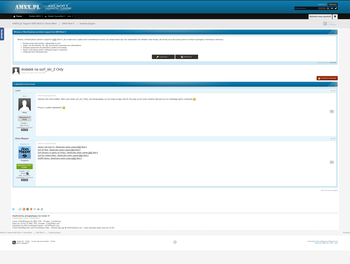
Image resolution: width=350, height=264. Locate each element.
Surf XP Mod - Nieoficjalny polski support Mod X (59, 150)
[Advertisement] (62, 199)
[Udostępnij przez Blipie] (24, 209)
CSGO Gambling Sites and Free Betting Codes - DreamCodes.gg (38, 228)
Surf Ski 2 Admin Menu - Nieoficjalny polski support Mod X (63, 155)
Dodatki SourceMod (55, 16)
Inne (69, 16)
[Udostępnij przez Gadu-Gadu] (31, 209)
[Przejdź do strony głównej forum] (42, 7)
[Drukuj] (38, 209)
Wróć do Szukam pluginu (329, 190)
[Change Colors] (335, 8)
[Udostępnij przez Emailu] (35, 209)
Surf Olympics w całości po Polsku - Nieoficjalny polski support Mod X (68, 153)
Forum (18, 16)
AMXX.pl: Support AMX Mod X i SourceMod (16, 233)
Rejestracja (332, 4)
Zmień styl (20, 241)
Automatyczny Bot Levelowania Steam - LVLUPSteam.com (35, 226)
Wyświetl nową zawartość (320, 16)
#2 (332, 138)
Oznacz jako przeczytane (40, 241)
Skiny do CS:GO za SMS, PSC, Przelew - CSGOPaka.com (36, 224)
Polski (28, 241)
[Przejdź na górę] (175, 242)
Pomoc (53, 241)
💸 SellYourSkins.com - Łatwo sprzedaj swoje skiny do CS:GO (89, 228)
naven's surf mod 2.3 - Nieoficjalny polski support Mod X (62, 147)
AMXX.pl (325, 243)
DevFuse (333, 62)
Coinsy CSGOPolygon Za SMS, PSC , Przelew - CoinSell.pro (36, 221)
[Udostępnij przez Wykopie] (20, 209)
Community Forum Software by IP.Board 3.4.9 (322, 241)
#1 (332, 90)
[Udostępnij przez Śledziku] (28, 209)
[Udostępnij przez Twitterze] (13, 209)
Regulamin (346, 232)
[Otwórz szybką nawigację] (335, 16)
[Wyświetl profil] (24, 104)
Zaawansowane (332, 8)
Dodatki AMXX (34, 16)
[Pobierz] (42, 209)
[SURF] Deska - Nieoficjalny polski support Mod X (60, 158)
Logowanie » (322, 4)
